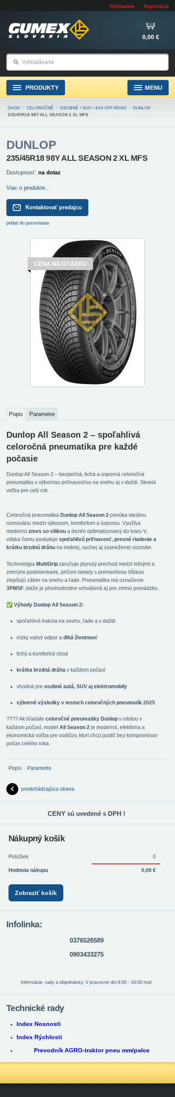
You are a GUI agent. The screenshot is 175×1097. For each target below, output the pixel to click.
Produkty (41, 87)
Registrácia (156, 6)
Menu (153, 87)
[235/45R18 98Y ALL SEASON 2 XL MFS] (87, 385)
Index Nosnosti (39, 1023)
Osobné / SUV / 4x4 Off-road (93, 107)
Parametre (42, 414)
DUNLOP (142, 107)
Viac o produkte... (28, 188)
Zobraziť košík (36, 892)
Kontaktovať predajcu (53, 207)
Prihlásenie (122, 6)
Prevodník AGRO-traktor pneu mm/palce (92, 1050)
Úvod (14, 107)
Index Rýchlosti (39, 1037)
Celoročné (40, 107)
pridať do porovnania (27, 222)
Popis (16, 414)
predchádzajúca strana (47, 789)
